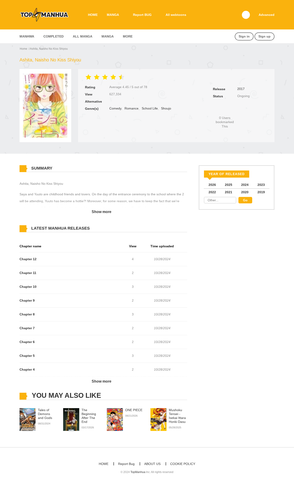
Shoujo (166, 108)
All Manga (82, 36)
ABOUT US (152, 464)
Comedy (115, 108)
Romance (131, 108)
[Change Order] (99, 228)
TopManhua (137, 472)
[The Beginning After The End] (71, 419)
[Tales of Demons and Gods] (28, 419)
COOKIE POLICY (182, 464)
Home (23, 48)
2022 (212, 192)
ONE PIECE (133, 410)
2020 (245, 192)
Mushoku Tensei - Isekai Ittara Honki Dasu (177, 415)
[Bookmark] (225, 110)
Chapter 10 (28, 286)
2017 (241, 89)
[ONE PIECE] (115, 419)
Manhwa (27, 36)
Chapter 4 (27, 369)
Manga (108, 36)
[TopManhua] (46, 14)
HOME (93, 15)
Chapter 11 (28, 273)
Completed (53, 36)
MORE (128, 36)
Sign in (244, 36)
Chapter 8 (27, 314)
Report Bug (126, 464)
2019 (261, 192)
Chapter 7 (27, 328)
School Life (150, 108)
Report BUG (142, 15)
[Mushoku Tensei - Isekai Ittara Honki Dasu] (158, 419)
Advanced (266, 15)
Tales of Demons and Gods (45, 414)
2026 (212, 185)
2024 (245, 185)
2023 (261, 185)
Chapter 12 (28, 259)
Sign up (264, 36)
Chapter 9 (27, 300)
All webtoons (176, 15)
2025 (228, 185)
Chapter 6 (27, 342)
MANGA (113, 15)
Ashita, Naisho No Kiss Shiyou (49, 48)
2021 (228, 192)
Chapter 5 (27, 356)
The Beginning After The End (89, 415)
